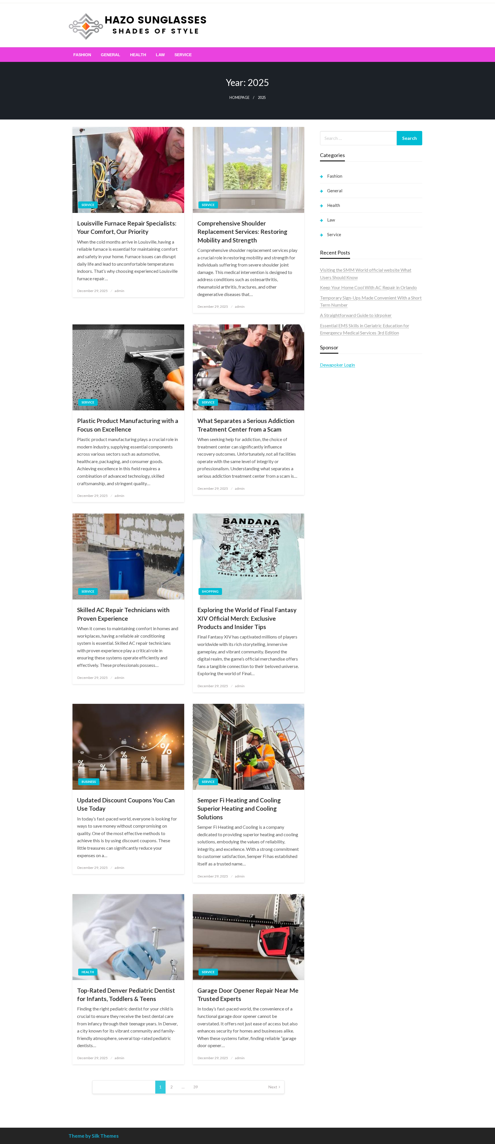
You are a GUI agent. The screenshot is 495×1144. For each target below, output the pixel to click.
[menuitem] (82, 55)
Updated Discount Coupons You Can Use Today (126, 804)
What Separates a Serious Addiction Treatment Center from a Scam (245, 424)
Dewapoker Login (337, 364)
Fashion (82, 54)
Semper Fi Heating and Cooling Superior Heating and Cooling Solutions (239, 808)
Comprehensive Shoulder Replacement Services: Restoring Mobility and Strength (242, 232)
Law (160, 54)
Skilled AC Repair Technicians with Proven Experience (123, 614)
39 (195, 1086)
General (110, 54)
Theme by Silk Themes (93, 1136)
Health (138, 54)
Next (272, 1086)
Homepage (239, 97)
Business (89, 781)
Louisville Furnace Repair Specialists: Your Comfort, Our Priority (126, 227)
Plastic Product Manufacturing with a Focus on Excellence (127, 424)
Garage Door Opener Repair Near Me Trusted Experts (247, 994)
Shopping (210, 591)
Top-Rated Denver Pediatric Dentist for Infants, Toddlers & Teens (126, 994)
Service (183, 54)
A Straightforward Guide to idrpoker (356, 315)
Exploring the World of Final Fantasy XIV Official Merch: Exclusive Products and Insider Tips (246, 618)
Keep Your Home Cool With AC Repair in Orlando (368, 287)
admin (119, 291)
